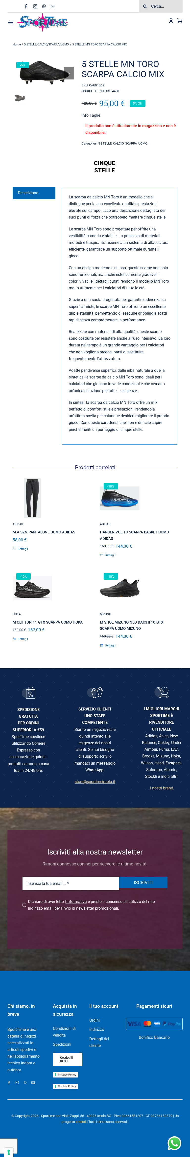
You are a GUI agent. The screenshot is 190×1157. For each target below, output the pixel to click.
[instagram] (35, 6)
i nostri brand (161, 788)
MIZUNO (105, 614)
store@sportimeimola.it (95, 781)
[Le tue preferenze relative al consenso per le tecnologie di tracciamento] (8, 1152)
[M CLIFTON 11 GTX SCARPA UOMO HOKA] (32, 588)
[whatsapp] (44, 6)
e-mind (81, 1122)
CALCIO (118, 143)
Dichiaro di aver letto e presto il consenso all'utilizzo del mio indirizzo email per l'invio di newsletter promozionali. (91, 905)
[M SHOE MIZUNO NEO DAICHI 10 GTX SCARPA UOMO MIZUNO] (120, 588)
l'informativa (76, 901)
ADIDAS (18, 524)
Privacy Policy (67, 1074)
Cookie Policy (67, 1086)
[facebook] (26, 6)
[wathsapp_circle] (174, 1136)
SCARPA (131, 143)
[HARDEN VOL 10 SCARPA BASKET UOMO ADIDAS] (120, 498)
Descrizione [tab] (28, 192)
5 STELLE (105, 143)
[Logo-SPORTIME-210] (43, 14)
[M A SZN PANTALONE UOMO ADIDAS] (32, 498)
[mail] (53, 6)
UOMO (142, 143)
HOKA (17, 614)
